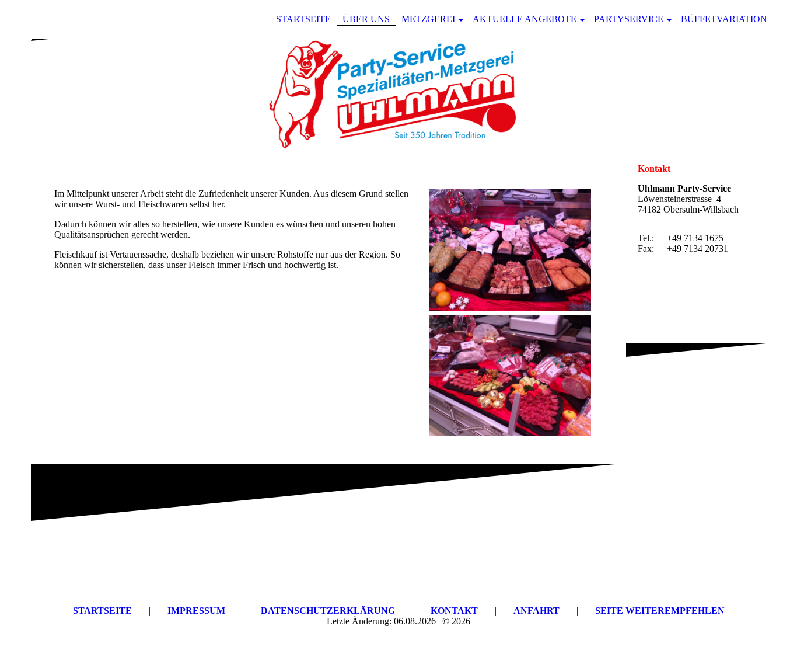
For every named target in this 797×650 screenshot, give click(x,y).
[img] (398, 95)
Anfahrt (536, 611)
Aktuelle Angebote (524, 19)
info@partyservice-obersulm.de (690, 277)
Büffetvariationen (730, 19)
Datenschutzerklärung (328, 611)
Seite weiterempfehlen (660, 611)
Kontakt (454, 611)
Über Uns (366, 19)
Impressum (196, 611)
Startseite (303, 19)
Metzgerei (428, 19)
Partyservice (628, 19)
